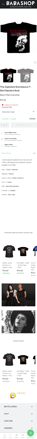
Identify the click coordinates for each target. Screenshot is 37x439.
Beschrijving (6, 153)
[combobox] (18, 112)
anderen (8, 428)
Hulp (6, 414)
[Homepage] (20, 4)
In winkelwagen (24, 125)
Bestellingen (10, 407)
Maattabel (32, 118)
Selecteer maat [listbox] (8, 112)
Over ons (8, 421)
